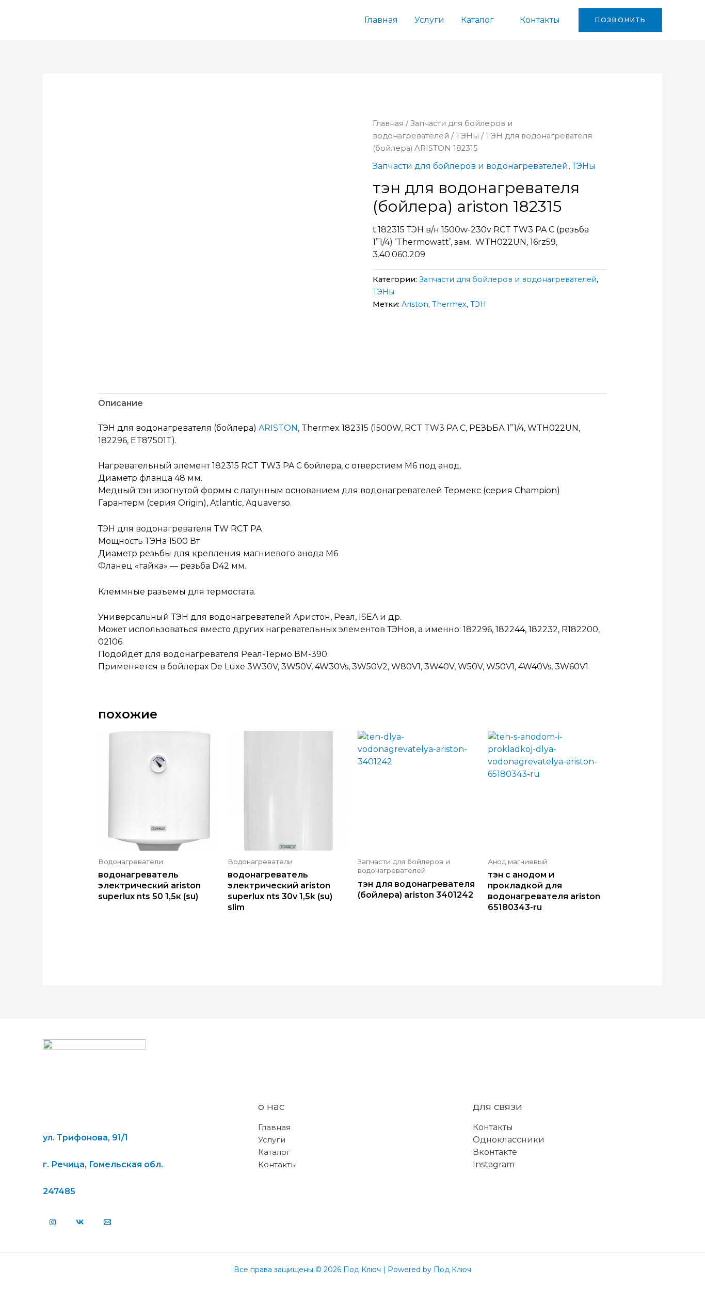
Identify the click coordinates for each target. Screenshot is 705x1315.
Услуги (429, 20)
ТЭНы (467, 135)
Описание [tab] (120, 403)
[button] (620, 20)
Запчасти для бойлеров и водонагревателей (470, 166)
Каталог (477, 20)
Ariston (415, 304)
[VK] (80, 1222)
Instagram (494, 1164)
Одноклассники (508, 1140)
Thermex (449, 304)
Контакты (540, 20)
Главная (381, 20)
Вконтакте (495, 1152)
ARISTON (278, 428)
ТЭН (478, 304)
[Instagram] (52, 1222)
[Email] (107, 1222)
